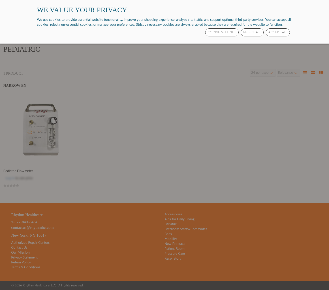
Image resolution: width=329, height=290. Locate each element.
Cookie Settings (222, 32)
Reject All (252, 32)
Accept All (277, 32)
